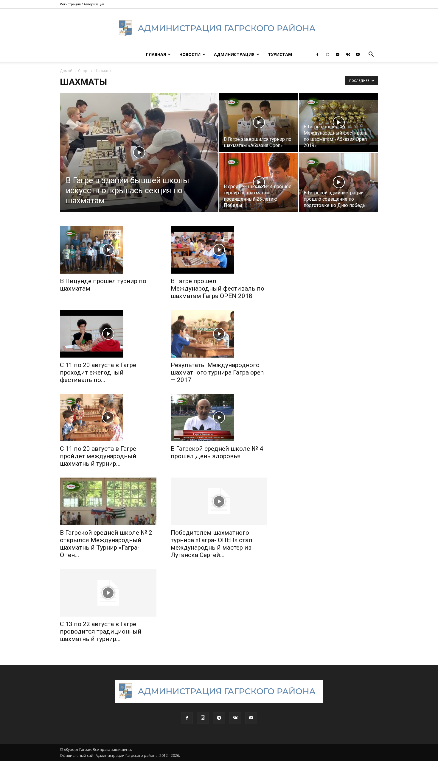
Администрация (234, 54)
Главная (156, 54)
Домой (66, 70)
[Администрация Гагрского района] (219, 28)
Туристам (280, 54)
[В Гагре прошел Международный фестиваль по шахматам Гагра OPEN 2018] (219, 250)
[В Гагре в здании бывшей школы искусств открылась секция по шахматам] (139, 161)
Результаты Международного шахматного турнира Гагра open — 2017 (217, 372)
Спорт (83, 70)
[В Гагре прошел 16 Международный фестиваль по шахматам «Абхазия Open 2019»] (338, 122)
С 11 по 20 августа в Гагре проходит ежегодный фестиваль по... (98, 372)
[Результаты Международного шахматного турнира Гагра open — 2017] (219, 334)
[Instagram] (327, 54)
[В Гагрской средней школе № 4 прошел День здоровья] (219, 418)
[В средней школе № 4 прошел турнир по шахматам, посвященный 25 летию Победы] (258, 182)
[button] (371, 55)
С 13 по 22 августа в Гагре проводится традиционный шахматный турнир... (101, 631)
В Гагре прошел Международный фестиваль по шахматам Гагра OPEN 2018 (217, 288)
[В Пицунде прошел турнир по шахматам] (108, 250)
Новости (190, 54)
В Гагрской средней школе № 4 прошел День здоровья (217, 452)
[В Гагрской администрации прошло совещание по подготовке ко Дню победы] (338, 182)
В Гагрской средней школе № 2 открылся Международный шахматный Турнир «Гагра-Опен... (106, 544)
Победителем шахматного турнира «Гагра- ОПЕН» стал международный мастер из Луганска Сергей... (211, 544)
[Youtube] (357, 54)
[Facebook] (317, 54)
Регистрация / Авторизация (82, 4)
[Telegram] (337, 54)
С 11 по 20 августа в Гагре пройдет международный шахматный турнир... (98, 456)
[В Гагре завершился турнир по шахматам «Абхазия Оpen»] (258, 122)
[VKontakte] (347, 54)
